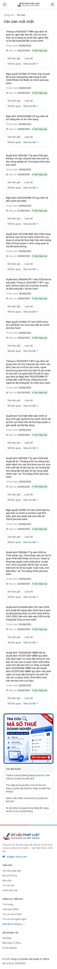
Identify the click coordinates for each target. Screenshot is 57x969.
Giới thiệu (6, 938)
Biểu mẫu (6, 880)
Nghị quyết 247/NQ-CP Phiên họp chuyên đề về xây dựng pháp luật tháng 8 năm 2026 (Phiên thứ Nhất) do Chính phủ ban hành (28, 78)
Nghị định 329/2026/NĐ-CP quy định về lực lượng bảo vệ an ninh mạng (27, 118)
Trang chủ (9, 15)
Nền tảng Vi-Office (11, 943)
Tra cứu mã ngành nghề (14, 919)
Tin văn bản (8, 885)
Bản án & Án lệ (9, 875)
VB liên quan (14, 63)
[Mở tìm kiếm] (52, 4)
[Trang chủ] (28, 4)
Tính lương (7, 904)
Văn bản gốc (14, 58)
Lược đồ (28, 58)
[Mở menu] (5, 4)
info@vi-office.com (16, 856)
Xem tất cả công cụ (12, 924)
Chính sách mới (9, 890)
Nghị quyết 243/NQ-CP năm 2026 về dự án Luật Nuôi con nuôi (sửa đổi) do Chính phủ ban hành (27, 324)
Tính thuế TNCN (10, 909)
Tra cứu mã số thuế (11, 914)
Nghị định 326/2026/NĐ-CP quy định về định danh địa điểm (27, 199)
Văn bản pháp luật (11, 870)
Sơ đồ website (9, 947)
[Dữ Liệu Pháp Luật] (21, 836)
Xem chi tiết (29, 63)
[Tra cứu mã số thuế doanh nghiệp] (28, 739)
